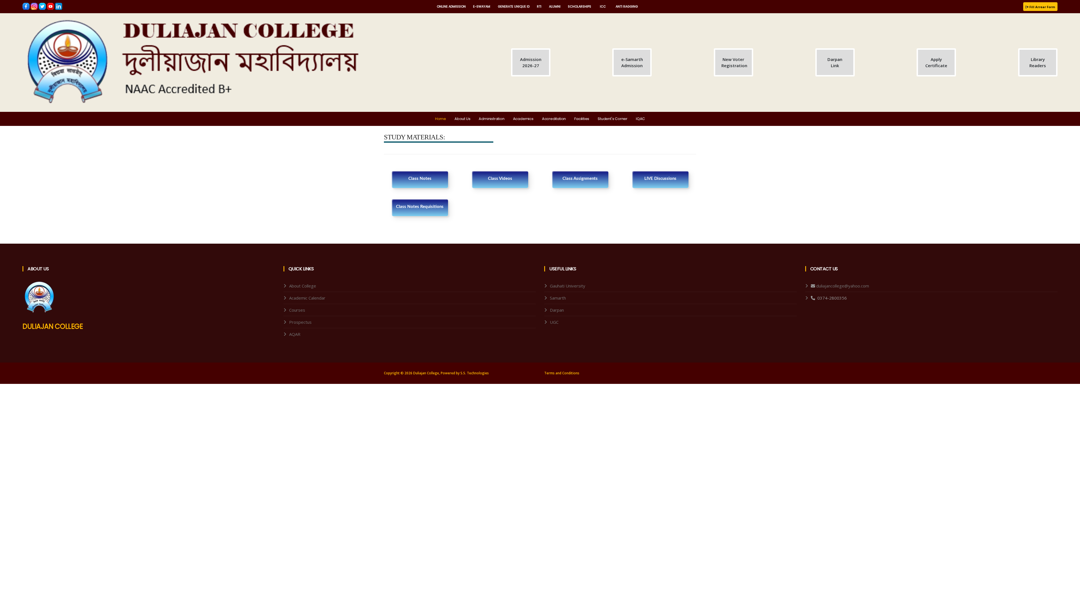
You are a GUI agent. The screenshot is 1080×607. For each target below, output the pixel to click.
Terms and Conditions (561, 373)
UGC (554, 322)
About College (302, 286)
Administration (491, 118)
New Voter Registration (734, 62)
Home (440, 118)
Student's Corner (612, 118)
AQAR (294, 334)
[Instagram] (35, 6)
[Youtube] (51, 6)
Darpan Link (834, 62)
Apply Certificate (936, 62)
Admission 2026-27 (530, 62)
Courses (297, 310)
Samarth (558, 298)
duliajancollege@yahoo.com (842, 286)
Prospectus (300, 322)
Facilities (581, 118)
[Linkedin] (58, 6)
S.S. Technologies (474, 373)
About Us (462, 118)
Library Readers (1037, 62)
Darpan (557, 310)
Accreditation (554, 118)
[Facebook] (26, 6)
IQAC (640, 118)
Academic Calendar (307, 298)
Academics (523, 118)
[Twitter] (43, 6)
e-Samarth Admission (632, 62)
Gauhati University (567, 286)
